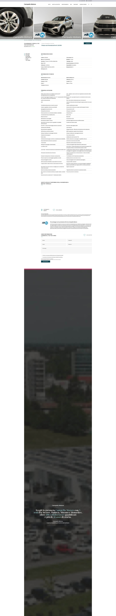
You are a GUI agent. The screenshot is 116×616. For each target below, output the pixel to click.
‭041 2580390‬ (90, 0)
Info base (28, 53)
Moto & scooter (56, 4)
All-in (27, 58)
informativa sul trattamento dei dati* (57, 255)
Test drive (28, 60)
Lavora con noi (83, 4)
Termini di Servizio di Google (57, 259)
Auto (49, 4)
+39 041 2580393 (59, 209)
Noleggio (76, 4)
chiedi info (88, 43)
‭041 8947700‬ (83, 0)
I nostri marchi (65, 4)
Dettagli (27, 55)
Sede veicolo (28, 57)
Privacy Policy (52, 259)
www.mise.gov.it (79, 216)
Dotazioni (28, 56)
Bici (71, 4)
